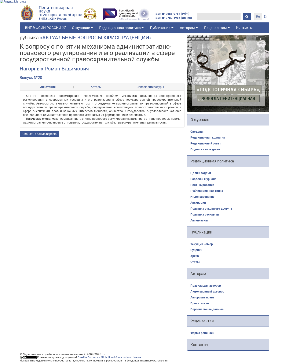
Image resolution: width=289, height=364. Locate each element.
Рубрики (196, 250)
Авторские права (202, 297)
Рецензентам (216, 28)
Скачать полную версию (39, 134)
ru (258, 16)
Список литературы (150, 87)
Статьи (195, 262)
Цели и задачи (200, 173)
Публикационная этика (206, 190)
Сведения (197, 131)
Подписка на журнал (205, 149)
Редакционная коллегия (207, 137)
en (265, 16)
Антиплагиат (199, 220)
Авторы (96, 87)
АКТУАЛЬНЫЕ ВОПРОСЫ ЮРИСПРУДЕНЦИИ (95, 38)
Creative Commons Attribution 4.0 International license (109, 357)
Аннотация (48, 87)
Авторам (188, 28)
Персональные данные (207, 309)
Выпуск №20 (31, 77)
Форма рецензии (202, 333)
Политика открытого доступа (211, 208)
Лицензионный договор (207, 291)
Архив (194, 256)
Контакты (244, 27)
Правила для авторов (205, 285)
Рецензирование (202, 185)
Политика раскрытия (205, 214)
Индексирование (202, 196)
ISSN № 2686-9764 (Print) (172, 13)
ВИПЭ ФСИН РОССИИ (43, 28)
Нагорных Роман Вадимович (54, 69)
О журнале (81, 28)
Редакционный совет (205, 143)
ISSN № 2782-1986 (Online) (173, 17)
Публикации (160, 28)
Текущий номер (201, 244)
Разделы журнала (203, 179)
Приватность (199, 303)
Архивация (198, 202)
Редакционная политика (120, 28)
